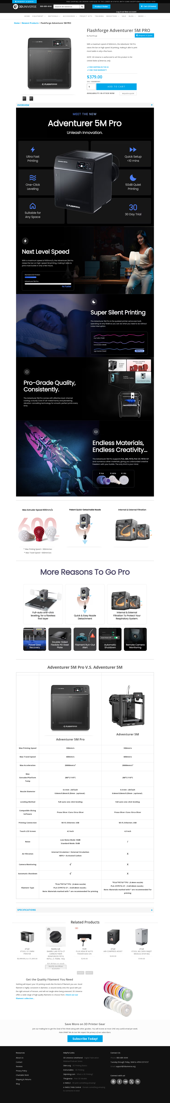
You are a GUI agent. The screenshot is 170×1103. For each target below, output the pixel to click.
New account (130, 12)
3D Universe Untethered (73, 1058)
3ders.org (67, 1065)
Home (17, 23)
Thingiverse (67, 1078)
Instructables (68, 1070)
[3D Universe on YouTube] (125, 1081)
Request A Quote (145, 35)
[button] (82, 6)
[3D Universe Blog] (113, 1081)
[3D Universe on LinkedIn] (137, 1081)
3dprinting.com (69, 1074)
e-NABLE (67, 1083)
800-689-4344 (46, 6)
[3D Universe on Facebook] (119, 1081)
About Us (19, 1058)
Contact (19, 1062)
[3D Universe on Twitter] (131, 1081)
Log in (119, 12)
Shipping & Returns (23, 1079)
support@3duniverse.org (125, 1066)
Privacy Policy (21, 1071)
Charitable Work (22, 1075)
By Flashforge (92, 36)
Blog (18, 1084)
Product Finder (101, 6)
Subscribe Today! (85, 1039)
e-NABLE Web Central (72, 1087)
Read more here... (149, 1)
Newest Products (30, 23)
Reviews (19, 1066)
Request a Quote (25, 1)
